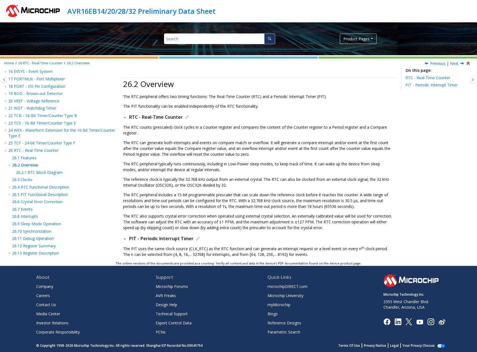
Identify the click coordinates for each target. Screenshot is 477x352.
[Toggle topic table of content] (473, 80)
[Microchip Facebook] (386, 321)
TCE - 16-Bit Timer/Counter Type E (42, 123)
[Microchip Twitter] (409, 321)
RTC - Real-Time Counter (40, 63)
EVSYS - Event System (30, 71)
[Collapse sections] (469, 63)
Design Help (166, 304)
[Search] (269, 38)
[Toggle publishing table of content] (4, 80)
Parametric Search (283, 332)
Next (454, 63)
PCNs (161, 332)
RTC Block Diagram (39, 172)
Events (22, 209)
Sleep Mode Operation (36, 223)
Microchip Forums (172, 286)
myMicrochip (278, 304)
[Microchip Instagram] (430, 321)
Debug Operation (33, 238)
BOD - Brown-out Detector (35, 93)
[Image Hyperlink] (419, 321)
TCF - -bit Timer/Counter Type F (41, 142)
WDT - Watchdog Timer (32, 108)
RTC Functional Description (40, 187)
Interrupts (25, 216)
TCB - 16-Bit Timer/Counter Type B (42, 115)
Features (24, 157)
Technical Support (172, 313)
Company (44, 286)
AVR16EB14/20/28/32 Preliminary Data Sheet (141, 11)
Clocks (22, 179)
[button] (6, 71)
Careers (43, 295)
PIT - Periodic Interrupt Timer (432, 85)
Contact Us (46, 304)
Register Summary (34, 245)
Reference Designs (284, 322)
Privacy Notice (375, 345)
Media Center (48, 313)
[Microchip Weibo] (441, 321)
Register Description (35, 253)
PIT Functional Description (40, 194)
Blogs (272, 313)
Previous (438, 63)
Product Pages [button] (356, 38)
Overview (78, 63)
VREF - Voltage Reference (33, 101)
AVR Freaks (166, 295)
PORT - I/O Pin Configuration (36, 86)
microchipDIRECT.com (287, 286)
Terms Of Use (349, 345)
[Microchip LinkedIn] (397, 321)
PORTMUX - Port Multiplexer (36, 78)
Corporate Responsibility (58, 332)
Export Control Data (174, 322)
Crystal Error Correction (37, 201)
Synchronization (31, 231)
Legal (394, 345)
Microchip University (285, 295)
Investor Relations (52, 322)
